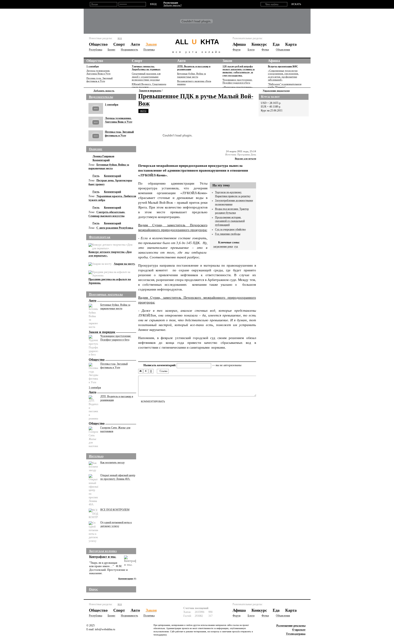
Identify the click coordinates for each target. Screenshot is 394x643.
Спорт (137, 61)
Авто (181, 61)
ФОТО (143, 111)
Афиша (274, 61)
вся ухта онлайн (197, 45)
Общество (94, 61)
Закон (227, 61)
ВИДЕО (153, 111)
